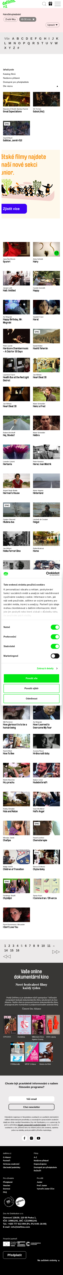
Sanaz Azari (37, 896)
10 (43, 945)
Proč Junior (42, 1185)
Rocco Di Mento (39, 867)
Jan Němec (37, 375)
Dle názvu (8, 86)
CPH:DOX (7, 1037)
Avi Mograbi (7, 317)
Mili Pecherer (8, 722)
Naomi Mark (7, 751)
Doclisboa (21, 1037)
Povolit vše (31, 678)
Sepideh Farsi (38, 317)
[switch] (55, 636)
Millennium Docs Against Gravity (38, 1038)
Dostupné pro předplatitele (16, 82)
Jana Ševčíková (9, 259)
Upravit (51, 25)
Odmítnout (31, 698)
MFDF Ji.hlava (30, 1064)
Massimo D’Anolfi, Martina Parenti (15, 109)
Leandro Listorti (9, 461)
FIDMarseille (15, 1064)
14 (6, 950)
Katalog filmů (9, 74)
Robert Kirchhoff (9, 433)
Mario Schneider (39, 404)
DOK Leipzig (51, 1037)
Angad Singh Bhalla (10, 490)
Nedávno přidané (11, 78)
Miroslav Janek (8, 838)
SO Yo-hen (37, 109)
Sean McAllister (38, 809)
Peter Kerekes (38, 461)
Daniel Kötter (38, 346)
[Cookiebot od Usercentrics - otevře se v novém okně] (46, 574)
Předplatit (14, 1255)
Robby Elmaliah (9, 809)
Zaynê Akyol (7, 138)
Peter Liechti (7, 346)
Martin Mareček (9, 780)
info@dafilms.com (20, 1227)
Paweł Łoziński (38, 838)
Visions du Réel (45, 1064)
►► (45, 952)
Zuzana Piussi (38, 751)
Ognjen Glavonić (9, 519)
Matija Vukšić (8, 867)
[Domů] (9, 4)
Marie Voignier (38, 490)
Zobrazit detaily (45, 668)
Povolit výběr (31, 688)
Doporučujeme (40, 1164)
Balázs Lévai (38, 780)
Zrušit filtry (10, 19)
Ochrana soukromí (11, 1164)
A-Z (35, 1157)
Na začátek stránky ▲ (48, 1260)
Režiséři (37, 1171)
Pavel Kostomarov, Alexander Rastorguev (14, 925)
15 (11, 950)
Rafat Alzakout (38, 548)
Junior (39, 1182)
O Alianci (7, 1157)
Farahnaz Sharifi (9, 896)
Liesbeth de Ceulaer (40, 519)
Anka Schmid (38, 259)
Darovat (6, 1189)
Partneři (6, 1161)
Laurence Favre (9, 375)
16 (17, 950)
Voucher (6, 1185)
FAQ (5, 1192)
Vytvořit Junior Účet (45, 1189)
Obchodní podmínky (11, 1167)
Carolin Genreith (39, 288)
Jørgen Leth (7, 288)
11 (48, 945)
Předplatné (8, 1182)
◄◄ (17, 956)
